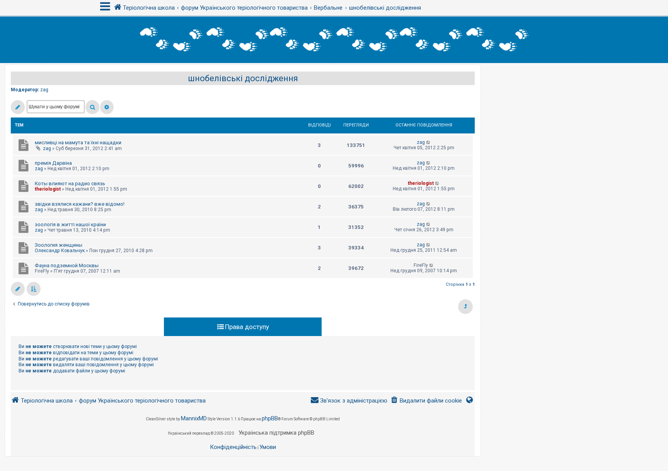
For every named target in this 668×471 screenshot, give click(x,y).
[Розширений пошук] (107, 107)
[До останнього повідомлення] (428, 142)
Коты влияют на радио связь (70, 183)
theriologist (48, 189)
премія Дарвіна (53, 163)
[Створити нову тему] (18, 107)
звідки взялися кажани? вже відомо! (79, 204)
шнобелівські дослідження (243, 78)
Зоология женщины (58, 245)
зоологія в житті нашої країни (70, 224)
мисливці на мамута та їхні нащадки (78, 142)
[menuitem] (426, 400)
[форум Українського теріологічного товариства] (334, 40)
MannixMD (194, 418)
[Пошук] (92, 107)
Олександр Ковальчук (60, 250)
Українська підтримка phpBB (276, 432)
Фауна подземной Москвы (67, 265)
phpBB (270, 418)
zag (44, 89)
